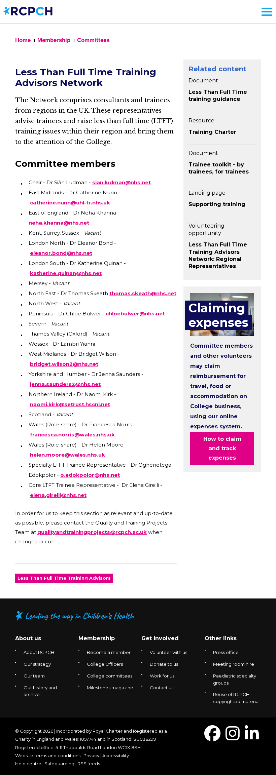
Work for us (162, 676)
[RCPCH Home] (28, 10)
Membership (53, 40)
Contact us (161, 687)
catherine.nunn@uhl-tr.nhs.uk (70, 202)
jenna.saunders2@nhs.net (65, 384)
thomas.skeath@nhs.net (142, 293)
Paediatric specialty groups (234, 679)
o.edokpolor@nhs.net (90, 475)
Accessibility (115, 755)
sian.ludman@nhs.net (121, 182)
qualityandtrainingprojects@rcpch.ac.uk (92, 532)
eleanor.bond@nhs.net (61, 253)
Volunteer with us (168, 652)
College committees (109, 676)
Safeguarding (59, 763)
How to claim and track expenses (222, 448)
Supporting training (216, 204)
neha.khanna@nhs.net (59, 223)
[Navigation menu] (267, 11)
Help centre (28, 763)
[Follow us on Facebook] (212, 737)
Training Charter (212, 132)
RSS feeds (88, 763)
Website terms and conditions (47, 755)
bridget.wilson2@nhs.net (64, 364)
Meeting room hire (233, 664)
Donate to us (164, 664)
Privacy (91, 755)
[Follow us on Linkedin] (252, 737)
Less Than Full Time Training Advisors (64, 578)
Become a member (109, 652)
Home (23, 40)
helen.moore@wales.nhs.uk (67, 455)
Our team (34, 676)
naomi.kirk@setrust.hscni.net (70, 404)
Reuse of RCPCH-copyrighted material (236, 698)
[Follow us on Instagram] (233, 737)
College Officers (105, 664)
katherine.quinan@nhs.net (66, 273)
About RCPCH (39, 652)
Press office (226, 652)
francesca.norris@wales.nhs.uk (72, 434)
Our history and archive (40, 691)
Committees (93, 40)
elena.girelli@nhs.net (58, 495)
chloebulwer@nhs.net (135, 313)
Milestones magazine (110, 687)
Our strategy (37, 664)
